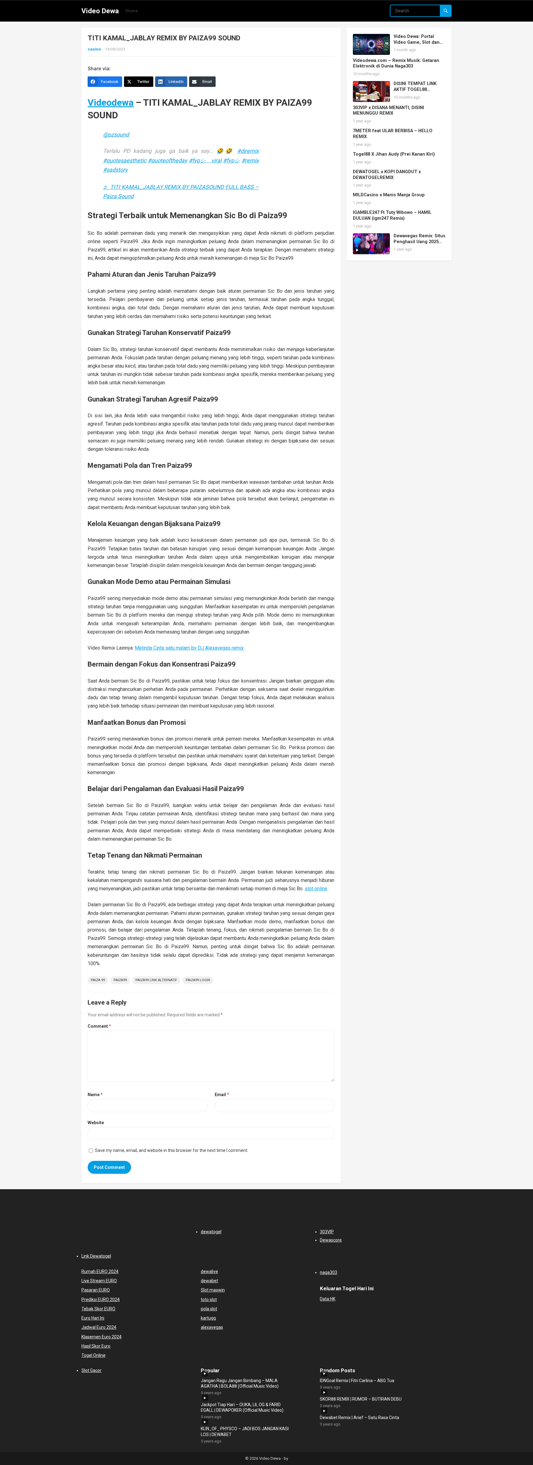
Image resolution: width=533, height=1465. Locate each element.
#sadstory (115, 169)
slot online (316, 889)
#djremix (248, 151)
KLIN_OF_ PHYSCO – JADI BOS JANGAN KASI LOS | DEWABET (245, 1431)
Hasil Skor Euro (95, 1346)
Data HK (327, 1298)
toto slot (209, 1299)
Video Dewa (100, 11)
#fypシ (231, 160)
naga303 (328, 1272)
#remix (250, 160)
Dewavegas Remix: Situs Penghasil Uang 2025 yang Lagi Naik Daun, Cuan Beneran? (419, 244)
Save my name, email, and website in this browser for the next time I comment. (171, 1150)
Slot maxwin (213, 1289)
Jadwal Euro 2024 (98, 1327)
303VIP (327, 1231)
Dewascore (331, 1240)
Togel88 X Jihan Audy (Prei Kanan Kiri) (394, 154)
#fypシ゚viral (205, 160)
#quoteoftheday (167, 160)
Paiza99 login (198, 980)
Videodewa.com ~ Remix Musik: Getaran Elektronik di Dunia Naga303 (396, 63)
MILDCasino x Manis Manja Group (389, 195)
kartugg (208, 1318)
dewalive (209, 1271)
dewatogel (211, 1231)
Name (95, 1094)
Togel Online (93, 1355)
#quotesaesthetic (124, 160)
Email (222, 1094)
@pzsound (116, 134)
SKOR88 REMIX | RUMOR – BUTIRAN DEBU (361, 1399)
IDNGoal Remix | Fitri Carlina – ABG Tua (357, 1380)
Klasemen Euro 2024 (101, 1336)
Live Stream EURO (99, 1280)
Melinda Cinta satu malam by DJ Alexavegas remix (189, 648)
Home (132, 10)
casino (94, 49)
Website (96, 1122)
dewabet (209, 1280)
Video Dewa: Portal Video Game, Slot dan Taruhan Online (417, 42)
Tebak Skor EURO (98, 1308)
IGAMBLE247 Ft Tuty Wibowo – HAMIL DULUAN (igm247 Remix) (392, 215)
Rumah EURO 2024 (99, 1271)
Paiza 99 (98, 980)
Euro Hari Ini (92, 1318)
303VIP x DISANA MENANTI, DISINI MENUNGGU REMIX (388, 110)
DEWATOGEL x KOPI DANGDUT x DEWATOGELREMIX (387, 174)
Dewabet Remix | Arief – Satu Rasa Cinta (359, 1417)
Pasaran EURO (95, 1289)
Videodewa (111, 102)
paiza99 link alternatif (156, 980)
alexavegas (212, 1327)
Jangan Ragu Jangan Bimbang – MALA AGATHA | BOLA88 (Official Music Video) (240, 1383)
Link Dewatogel (96, 1256)
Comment (99, 1026)
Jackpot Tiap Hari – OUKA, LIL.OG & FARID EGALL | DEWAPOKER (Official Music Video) (242, 1407)
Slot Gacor (91, 1370)
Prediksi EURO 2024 (100, 1299)
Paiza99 (120, 980)
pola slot (209, 1308)
